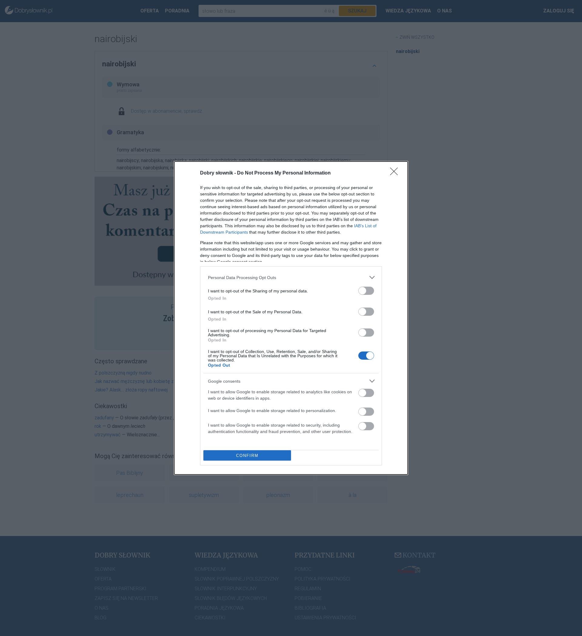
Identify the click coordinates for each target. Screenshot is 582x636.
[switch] (366, 291)
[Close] (396, 173)
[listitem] (291, 277)
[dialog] (291, 318)
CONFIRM (247, 455)
